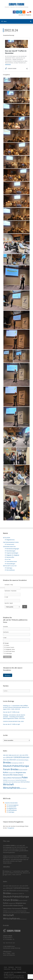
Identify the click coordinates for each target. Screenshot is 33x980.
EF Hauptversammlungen (11, 553)
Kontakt (19, 969)
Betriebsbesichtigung (23, 760)
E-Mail (4, 637)
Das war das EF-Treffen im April (11, 724)
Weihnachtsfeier (25, 782)
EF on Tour (8, 559)
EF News (6, 645)
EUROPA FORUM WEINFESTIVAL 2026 (13, 721)
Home (5, 967)
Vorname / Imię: (9, 584)
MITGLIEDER (6, 537)
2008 (10, 755)
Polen (25, 777)
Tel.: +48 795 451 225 (9, 943)
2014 (26, 755)
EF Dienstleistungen (10, 551)
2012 (21, 755)
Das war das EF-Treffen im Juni (11, 712)
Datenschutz (7, 969)
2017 (12, 757)
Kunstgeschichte (11, 772)
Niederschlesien (18, 775)
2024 (11, 760)
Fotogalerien (10, 828)
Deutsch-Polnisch (12, 765)
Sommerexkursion (11, 780)
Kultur (5, 772)
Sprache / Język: (9, 603)
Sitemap (14, 969)
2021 (27, 757)
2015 (4, 757)
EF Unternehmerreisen (11, 561)
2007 (7, 755)
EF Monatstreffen (9, 557)
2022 (4, 760)
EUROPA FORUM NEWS (11, 803)
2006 (4, 755)
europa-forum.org (15, 948)
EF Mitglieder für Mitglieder (12, 555)
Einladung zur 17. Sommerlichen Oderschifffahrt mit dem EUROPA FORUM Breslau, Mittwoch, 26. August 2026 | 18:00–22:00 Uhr (16, 707)
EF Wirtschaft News (9, 651)
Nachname (6, 632)
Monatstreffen (8, 775)
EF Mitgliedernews (10, 539)
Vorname (5, 626)
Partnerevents (16, 778)
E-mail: (6, 597)
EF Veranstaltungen (10, 563)
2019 (20, 757)
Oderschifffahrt (7, 778)
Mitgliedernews (21, 772)
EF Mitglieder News (9, 649)
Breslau (7, 762)
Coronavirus (14, 763)
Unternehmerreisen (15, 782)
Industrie (21, 769)
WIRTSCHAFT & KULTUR (9, 565)
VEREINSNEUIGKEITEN (9, 546)
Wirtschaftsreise (23, 788)
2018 (16, 757)
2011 (18, 755)
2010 (15, 755)
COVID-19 (21, 763)
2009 (13, 755)
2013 (23, 755)
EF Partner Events (9, 647)
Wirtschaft (8, 784)
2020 (24, 757)
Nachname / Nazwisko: (10, 591)
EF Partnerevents (9, 544)
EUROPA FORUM (16, 4)
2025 (14, 760)
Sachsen (5, 780)
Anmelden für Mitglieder (25, 15)
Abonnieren (8, 675)
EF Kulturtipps (8, 568)
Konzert (25, 769)
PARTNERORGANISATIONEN (11, 542)
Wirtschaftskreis (11, 787)
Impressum (18, 967)
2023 (7, 760)
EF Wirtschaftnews (10, 570)
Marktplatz (11, 967)
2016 (8, 757)
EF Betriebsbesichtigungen (12, 548)
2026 (17, 760)
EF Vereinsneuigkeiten (12, 805)
